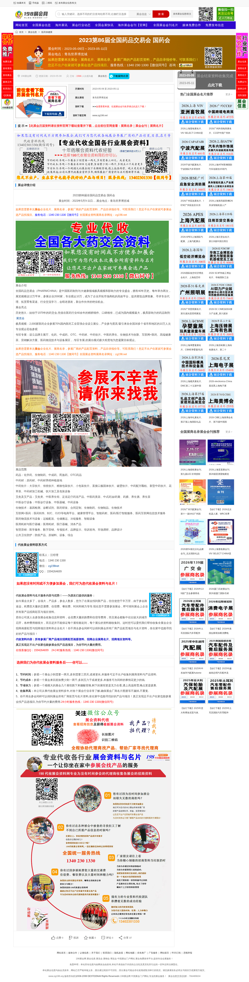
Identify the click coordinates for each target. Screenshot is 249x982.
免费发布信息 (214, 25)
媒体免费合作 (191, 25)
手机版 (35, 3)
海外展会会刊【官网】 (133, 25)
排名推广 (141, 953)
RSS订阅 (176, 953)
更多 (228, 94)
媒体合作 (72, 953)
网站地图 (130, 953)
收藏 (92, 937)
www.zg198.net (100, 115)
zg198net (53, 565)
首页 (21, 32)
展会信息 (32, 32)
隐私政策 (118, 953)
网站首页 (21, 25)
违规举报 (187, 953)
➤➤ (119, 106)
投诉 (76, 937)
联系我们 (107, 953)
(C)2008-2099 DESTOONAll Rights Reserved (95, 976)
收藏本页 (21, 3)
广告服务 (153, 953)
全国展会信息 (41, 25)
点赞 (59, 937)
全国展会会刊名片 (165, 25)
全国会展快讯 (104, 25)
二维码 (48, 3)
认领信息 (84, 953)
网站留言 (164, 953)
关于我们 (95, 953)
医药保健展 (46, 32)
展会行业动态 (81, 25)
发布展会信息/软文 (68, 3)
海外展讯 (61, 25)
